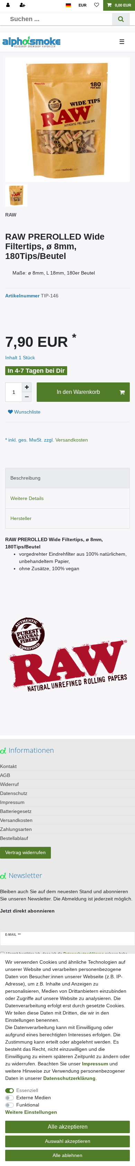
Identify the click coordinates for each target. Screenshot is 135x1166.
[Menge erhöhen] (27, 387)
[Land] (68, 5)
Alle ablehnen (67, 1155)
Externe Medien (33, 1097)
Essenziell (27, 1090)
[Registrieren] (23, 5)
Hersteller (21, 518)
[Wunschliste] (96, 5)
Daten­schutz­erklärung (69, 1078)
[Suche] (121, 19)
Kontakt (8, 766)
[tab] (67, 478)
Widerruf (9, 784)
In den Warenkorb (78, 392)
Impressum (12, 802)
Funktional (27, 1105)
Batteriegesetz (16, 811)
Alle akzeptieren (68, 1127)
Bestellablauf (14, 838)
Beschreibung (25, 478)
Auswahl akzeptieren (67, 1141)
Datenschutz (13, 793)
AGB (5, 775)
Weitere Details (27, 498)
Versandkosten (71, 440)
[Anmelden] (8, 5)
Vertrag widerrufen (25, 852)
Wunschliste (26, 412)
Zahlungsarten (16, 829)
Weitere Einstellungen (31, 1112)
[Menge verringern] (27, 397)
